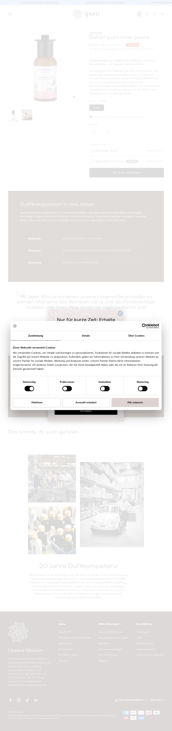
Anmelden (86, 411)
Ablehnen (36, 402)
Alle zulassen (135, 402)
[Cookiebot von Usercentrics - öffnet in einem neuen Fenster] (144, 326)
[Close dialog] (120, 314)
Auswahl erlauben (86, 402)
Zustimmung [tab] (35, 335)
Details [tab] (86, 335)
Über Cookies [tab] (136, 335)
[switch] (67, 388)
